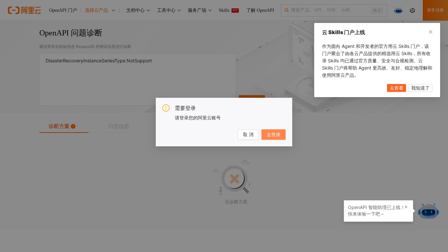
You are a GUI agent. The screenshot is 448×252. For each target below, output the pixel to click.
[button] (406, 207)
